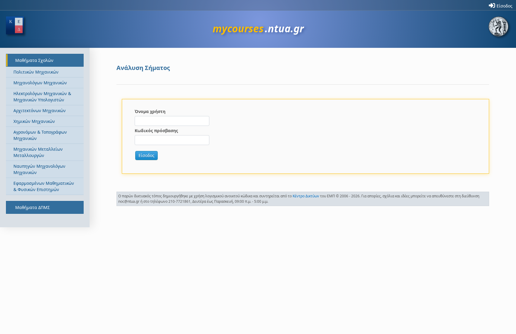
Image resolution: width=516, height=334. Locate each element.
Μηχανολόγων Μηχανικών (40, 83)
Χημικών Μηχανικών (34, 121)
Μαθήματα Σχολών (34, 60)
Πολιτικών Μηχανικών (36, 72)
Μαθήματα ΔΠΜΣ (32, 207)
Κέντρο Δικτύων (306, 196)
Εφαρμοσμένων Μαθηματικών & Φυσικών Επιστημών (43, 186)
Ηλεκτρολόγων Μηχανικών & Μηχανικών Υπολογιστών (42, 97)
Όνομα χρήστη (150, 111)
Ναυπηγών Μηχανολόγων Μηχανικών (39, 169)
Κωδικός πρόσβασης (156, 130)
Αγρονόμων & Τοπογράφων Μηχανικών (40, 135)
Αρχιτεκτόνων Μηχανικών (39, 110)
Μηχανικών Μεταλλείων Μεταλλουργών (38, 152)
